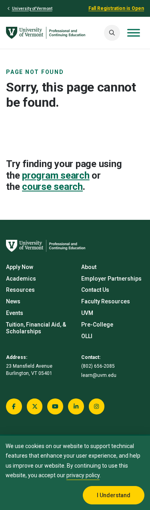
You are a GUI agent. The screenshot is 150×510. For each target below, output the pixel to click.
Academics (21, 278)
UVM (87, 313)
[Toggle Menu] (133, 32)
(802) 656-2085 (98, 366)
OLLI (86, 336)
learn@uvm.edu (98, 375)
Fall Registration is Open (116, 8)
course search (52, 186)
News (13, 301)
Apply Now (19, 267)
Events (14, 313)
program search (56, 175)
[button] (112, 33)
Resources (20, 290)
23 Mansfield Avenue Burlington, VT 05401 (29, 369)
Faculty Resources (105, 301)
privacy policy (83, 475)
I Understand (113, 495)
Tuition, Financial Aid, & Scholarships (36, 328)
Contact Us (95, 290)
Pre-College (97, 324)
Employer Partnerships (111, 278)
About (88, 267)
